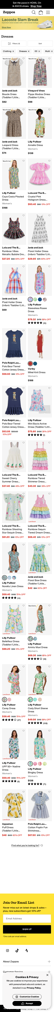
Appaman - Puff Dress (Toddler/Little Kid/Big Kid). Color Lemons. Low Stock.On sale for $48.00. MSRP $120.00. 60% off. (14, 813)
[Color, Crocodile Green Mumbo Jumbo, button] (44, 763)
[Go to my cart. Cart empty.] (41, 12)
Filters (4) (16, 44)
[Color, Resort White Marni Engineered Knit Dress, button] (44, 299)
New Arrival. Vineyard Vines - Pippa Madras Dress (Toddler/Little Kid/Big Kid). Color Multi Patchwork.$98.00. (40, 80)
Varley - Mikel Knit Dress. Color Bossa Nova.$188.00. (40, 355)
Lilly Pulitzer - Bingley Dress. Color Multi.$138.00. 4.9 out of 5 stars (40, 757)
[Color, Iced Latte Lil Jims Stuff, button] (40, 699)
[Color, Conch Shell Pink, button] (35, 763)
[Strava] (26, 950)
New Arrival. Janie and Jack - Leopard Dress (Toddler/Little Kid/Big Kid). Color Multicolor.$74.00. (14, 131)
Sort (40, 44)
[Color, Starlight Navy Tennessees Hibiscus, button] (14, 577)
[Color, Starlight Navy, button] (40, 299)
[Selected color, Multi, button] (30, 763)
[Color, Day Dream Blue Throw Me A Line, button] (35, 699)
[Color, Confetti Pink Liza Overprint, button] (9, 699)
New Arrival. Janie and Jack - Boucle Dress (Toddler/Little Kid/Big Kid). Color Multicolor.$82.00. (14, 80)
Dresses (23, 51)
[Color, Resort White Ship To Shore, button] (35, 299)
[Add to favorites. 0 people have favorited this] (24, 58)
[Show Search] (34, 12)
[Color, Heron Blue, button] (35, 363)
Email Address (14, 918)
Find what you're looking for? (25, 845)
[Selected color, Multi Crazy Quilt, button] (4, 699)
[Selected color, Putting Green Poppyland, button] (30, 699)
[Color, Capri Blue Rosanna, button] (35, 638)
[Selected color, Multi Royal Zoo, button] (4, 577)
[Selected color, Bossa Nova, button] (30, 363)
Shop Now (36, 6)
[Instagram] (7, 950)
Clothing (7, 51)
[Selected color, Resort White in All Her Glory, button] (30, 299)
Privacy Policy (34, 988)
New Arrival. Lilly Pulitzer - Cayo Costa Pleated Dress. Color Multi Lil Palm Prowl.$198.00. (14, 183)
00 (36, 51)
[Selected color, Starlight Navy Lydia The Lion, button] (30, 638)
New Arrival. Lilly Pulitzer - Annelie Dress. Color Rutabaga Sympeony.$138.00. (40, 131)
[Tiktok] (17, 950)
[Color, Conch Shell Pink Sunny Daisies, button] (40, 763)
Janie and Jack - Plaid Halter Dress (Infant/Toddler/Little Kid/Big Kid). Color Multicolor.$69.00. (14, 294)
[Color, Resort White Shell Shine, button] (9, 577)
